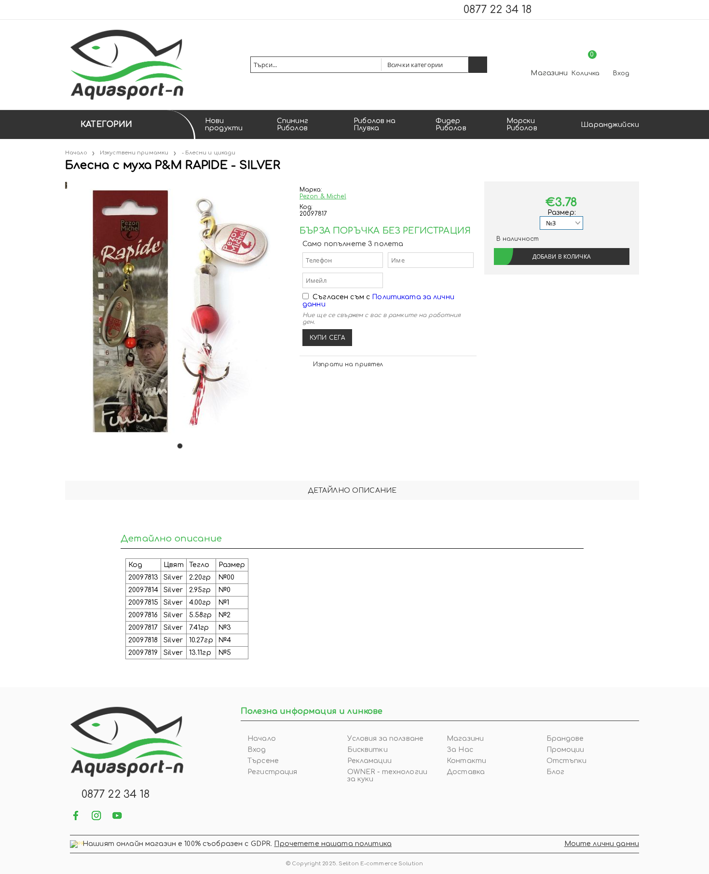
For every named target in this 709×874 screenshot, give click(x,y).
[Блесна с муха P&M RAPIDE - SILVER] (66, 185)
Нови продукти (224, 124)
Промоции (565, 749)
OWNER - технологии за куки (387, 775)
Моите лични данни (601, 843)
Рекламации (369, 760)
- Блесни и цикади (209, 153)
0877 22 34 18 (498, 9)
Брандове (565, 738)
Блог (555, 772)
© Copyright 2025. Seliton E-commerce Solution (354, 863)
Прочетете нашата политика (333, 843)
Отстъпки (566, 760)
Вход (621, 73)
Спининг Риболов (292, 124)
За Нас (460, 749)
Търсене (263, 760)
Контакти (466, 760)
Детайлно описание (352, 490)
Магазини (549, 73)
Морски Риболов (521, 124)
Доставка (466, 772)
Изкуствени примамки (134, 153)
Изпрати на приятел (348, 364)
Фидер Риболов (451, 124)
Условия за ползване (385, 738)
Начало (76, 153)
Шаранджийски (610, 124)
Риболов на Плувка (374, 124)
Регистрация (272, 772)
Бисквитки (367, 749)
